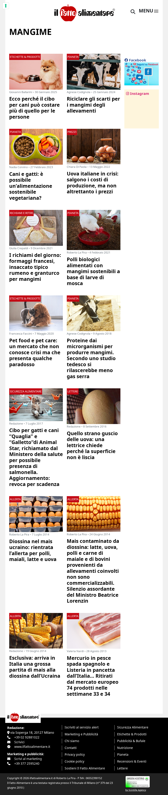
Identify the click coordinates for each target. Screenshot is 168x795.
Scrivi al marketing (28, 758)
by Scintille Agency (135, 790)
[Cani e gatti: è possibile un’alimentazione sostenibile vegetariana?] (36, 146)
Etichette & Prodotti (132, 734)
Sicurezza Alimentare (132, 727)
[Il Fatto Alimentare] (84, 12)
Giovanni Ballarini (20, 92)
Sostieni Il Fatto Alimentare (85, 768)
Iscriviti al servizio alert (82, 727)
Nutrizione (125, 748)
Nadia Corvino (18, 167)
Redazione (16, 423)
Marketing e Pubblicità (81, 734)
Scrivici (19, 742)
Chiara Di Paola (77, 167)
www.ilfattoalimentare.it (32, 746)
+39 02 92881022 (26, 737)
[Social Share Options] (129, 124)
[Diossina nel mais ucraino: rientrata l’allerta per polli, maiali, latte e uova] (36, 514)
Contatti (71, 748)
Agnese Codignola (78, 92)
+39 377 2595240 (26, 763)
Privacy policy (75, 754)
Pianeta (122, 754)
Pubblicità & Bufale (131, 741)
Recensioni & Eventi (131, 761)
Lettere (122, 768)
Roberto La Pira (77, 252)
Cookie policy (74, 761)
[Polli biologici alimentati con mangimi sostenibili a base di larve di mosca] (93, 229)
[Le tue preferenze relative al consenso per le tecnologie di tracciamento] (6, 6)
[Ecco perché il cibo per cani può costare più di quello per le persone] (36, 71)
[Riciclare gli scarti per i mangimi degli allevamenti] (93, 71)
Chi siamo (72, 741)
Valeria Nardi (75, 651)
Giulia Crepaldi (18, 248)
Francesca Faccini (20, 333)
